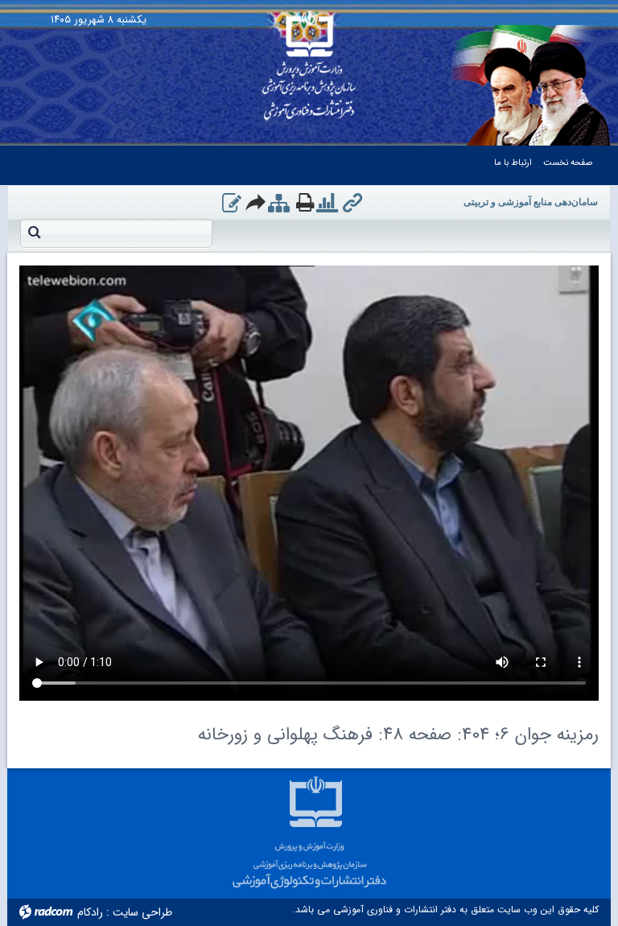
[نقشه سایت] (278, 204)
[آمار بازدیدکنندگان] (327, 204)
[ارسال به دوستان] (256, 201)
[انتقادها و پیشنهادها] (231, 204)
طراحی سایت (142, 912)
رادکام (90, 912)
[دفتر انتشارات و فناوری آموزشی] (309, 60)
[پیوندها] (352, 204)
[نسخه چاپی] (305, 201)
